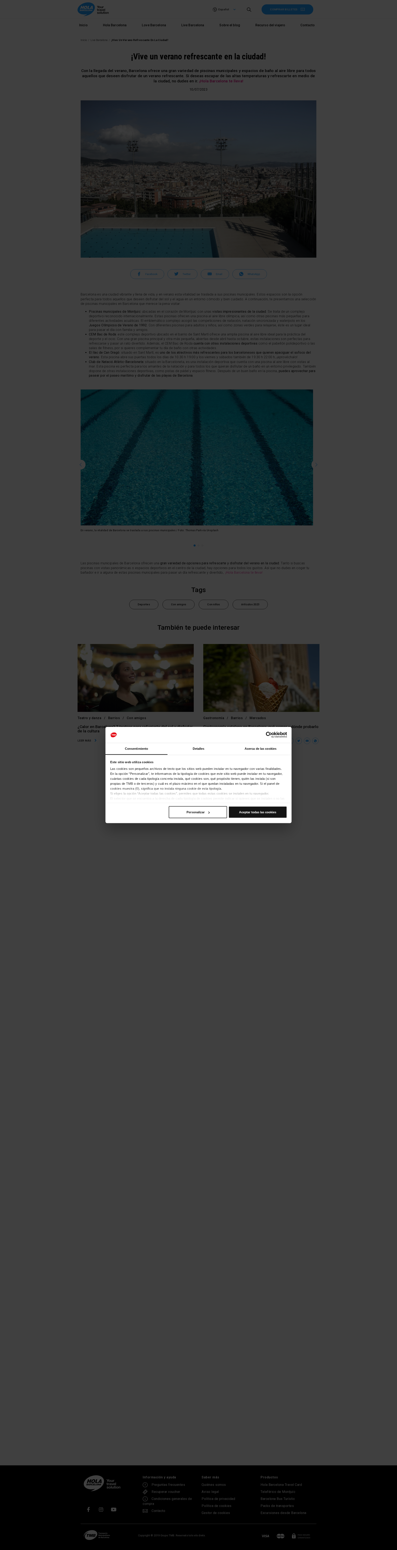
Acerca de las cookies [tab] (260, 748)
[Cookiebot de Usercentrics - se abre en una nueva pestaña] (269, 735)
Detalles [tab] (198, 748)
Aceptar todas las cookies (257, 812)
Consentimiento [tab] (136, 748)
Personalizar (196, 812)
